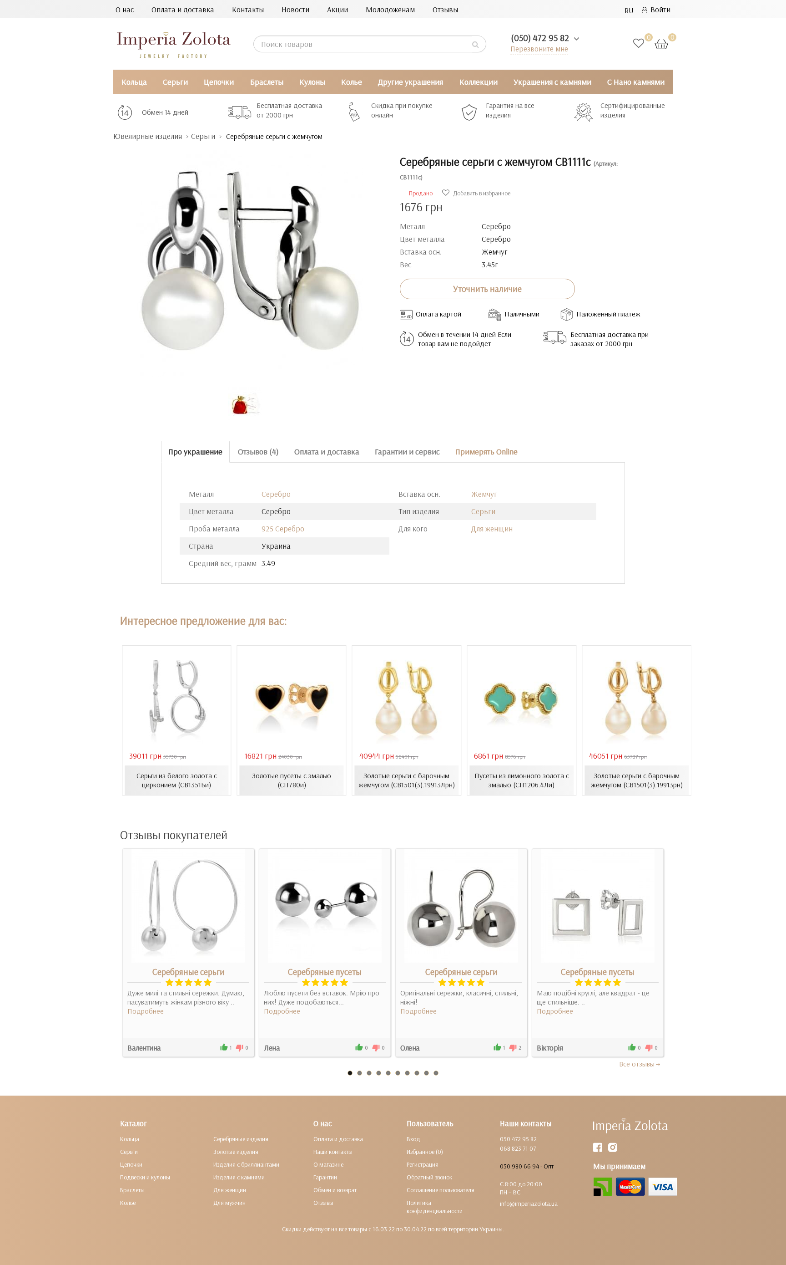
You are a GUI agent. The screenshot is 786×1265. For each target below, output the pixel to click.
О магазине (328, 1164)
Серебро (276, 494)
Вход (413, 1139)
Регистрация (422, 1164)
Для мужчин (229, 1203)
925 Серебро (283, 528)
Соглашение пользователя (440, 1190)
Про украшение (195, 451)
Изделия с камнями (239, 1177)
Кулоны (312, 82)
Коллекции (478, 82)
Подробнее (145, 1010)
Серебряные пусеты (325, 971)
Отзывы (445, 9)
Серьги (175, 82)
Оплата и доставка (182, 9)
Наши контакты (333, 1152)
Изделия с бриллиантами (246, 1164)
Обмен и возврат (335, 1190)
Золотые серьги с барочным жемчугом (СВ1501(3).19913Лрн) (406, 780)
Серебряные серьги (188, 971)
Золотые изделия (235, 1152)
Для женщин (492, 528)
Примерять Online (486, 451)
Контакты (248, 9)
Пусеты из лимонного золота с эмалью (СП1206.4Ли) (521, 780)
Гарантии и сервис (407, 451)
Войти (658, 9)
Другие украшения (410, 82)
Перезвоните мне (539, 48)
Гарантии (325, 1177)
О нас (125, 9)
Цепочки (219, 82)
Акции (337, 9)
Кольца (134, 82)
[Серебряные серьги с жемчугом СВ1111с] (249, 259)
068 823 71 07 (518, 1148)
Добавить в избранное (481, 193)
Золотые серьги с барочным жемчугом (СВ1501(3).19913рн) (637, 780)
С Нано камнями (636, 82)
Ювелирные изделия (147, 136)
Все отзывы (637, 1063)
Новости (295, 9)
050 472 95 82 (518, 1139)
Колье (351, 82)
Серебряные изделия (240, 1139)
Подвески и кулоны (145, 1177)
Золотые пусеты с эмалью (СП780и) (291, 780)
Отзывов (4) (258, 451)
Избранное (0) (425, 1152)
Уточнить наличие (487, 288)
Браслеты (266, 82)
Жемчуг (484, 494)
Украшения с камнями (552, 82)
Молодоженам (390, 9)
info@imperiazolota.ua (529, 1203)
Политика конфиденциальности (435, 1207)
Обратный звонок (429, 1177)
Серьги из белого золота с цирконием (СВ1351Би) (176, 780)
